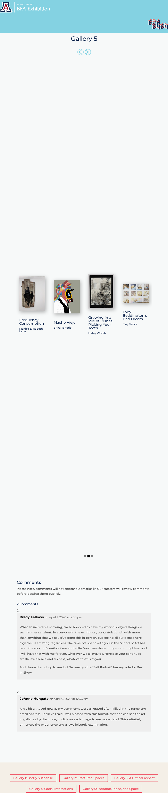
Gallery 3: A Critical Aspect (134, 778)
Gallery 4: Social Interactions (51, 789)
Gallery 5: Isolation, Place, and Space (111, 789)
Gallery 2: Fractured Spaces (83, 778)
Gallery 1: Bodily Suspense (33, 778)
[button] (85, 556)
